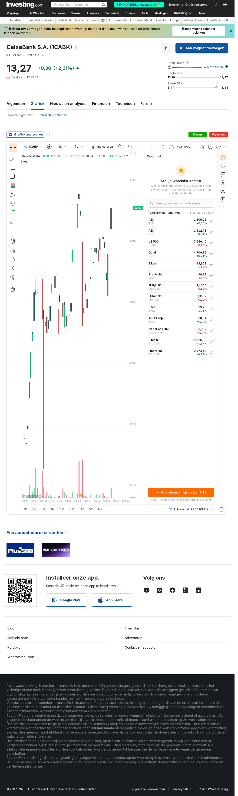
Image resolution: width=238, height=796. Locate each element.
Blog (10, 628)
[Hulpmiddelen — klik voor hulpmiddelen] (13, 221)
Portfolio (13, 647)
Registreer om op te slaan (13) (183, 492)
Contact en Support (140, 647)
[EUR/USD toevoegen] (211, 287)
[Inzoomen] (75, 492)
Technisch (125, 103)
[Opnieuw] (137, 146)
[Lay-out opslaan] (162, 146)
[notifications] (216, 4)
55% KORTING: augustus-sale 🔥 (139, 4)
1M (43, 509)
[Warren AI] (223, 199)
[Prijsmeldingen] (119, 146)
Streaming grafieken (20, 115)
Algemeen (16, 103)
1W (34, 509)
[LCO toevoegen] (211, 276)
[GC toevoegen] (211, 254)
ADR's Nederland (141, 20)
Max (101, 509)
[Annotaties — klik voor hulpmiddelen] (13, 230)
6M (62, 509)
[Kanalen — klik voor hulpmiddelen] (13, 168)
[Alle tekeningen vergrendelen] (13, 259)
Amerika (161, 20)
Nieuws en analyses (68, 103)
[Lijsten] (223, 174)
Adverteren (133, 638)
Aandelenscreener (41, 20)
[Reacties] (223, 191)
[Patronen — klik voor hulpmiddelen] (13, 203)
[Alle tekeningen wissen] (13, 289)
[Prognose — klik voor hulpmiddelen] (13, 212)
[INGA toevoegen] (211, 319)
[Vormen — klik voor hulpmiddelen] (13, 177)
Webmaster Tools (20, 657)
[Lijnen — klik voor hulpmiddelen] (13, 159)
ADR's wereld (117, 20)
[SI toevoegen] (211, 265)
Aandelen (16, 20)
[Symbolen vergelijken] (49, 146)
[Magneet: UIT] (13, 241)
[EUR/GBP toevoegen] (211, 298)
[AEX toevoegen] (211, 221)
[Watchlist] (223, 157)
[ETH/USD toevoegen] (211, 352)
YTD (72, 509)
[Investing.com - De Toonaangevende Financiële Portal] (25, 4)
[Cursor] (13, 147)
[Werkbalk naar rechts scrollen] (224, 147)
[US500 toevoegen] (211, 243)
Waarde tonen (213, 67)
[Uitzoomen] (69, 492)
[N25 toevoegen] (211, 232)
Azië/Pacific (214, 20)
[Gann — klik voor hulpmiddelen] (13, 194)
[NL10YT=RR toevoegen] (211, 330)
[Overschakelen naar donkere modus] (210, 146)
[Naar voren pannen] (88, 492)
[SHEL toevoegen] (211, 309)
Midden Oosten (193, 20)
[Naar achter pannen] (82, 492)
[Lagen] (13, 277)
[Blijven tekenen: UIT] (13, 250)
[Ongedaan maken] (129, 146)
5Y (91, 509)
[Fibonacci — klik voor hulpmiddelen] (13, 185)
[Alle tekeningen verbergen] (13, 268)
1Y (82, 509)
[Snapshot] (202, 146)
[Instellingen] (221, 509)
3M (52, 509)
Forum (146, 103)
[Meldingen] (223, 166)
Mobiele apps (18, 638)
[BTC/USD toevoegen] (211, 341)
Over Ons (132, 628)
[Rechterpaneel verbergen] (142, 328)
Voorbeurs (81, 20)
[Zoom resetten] (94, 492)
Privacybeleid (181, 789)
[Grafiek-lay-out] (149, 146)
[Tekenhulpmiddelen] (20, 328)
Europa (174, 20)
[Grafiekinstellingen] (218, 146)
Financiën (101, 103)
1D (25, 509)
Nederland (64, 20)
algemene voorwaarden (148, 789)
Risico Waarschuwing (213, 789)
